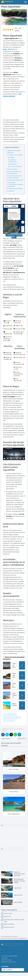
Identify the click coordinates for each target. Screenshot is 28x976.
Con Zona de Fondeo (9, 720)
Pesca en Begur (12, 169)
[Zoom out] (22, 230)
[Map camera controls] (22, 222)
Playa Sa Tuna (22, 738)
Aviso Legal (4, 958)
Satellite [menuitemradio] (14, 206)
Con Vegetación (16, 717)
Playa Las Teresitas (9, 924)
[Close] (18, 210)
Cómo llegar (11, 219)
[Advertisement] (14, 108)
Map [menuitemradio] (7, 206)
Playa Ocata (7, 916)
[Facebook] (3, 734)
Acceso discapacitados (9, 714)
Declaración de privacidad (8, 962)
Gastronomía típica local (15, 180)
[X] (11, 734)
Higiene (12, 157)
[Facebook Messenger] (7, 734)
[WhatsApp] (15, 734)
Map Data (20, 233)
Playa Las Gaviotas (9, 927)
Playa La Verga (8, 913)
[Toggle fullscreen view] (22, 206)
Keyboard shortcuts (14, 233)
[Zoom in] (22, 227)
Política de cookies (6, 960)
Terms (23, 233)
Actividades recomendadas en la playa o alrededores (15, 184)
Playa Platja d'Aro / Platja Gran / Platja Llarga (14, 920)
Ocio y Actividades (16, 166)
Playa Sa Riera (6, 738)
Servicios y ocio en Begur (15, 155)
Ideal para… (11, 191)
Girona (10, 49)
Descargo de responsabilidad (9, 956)
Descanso (14, 164)
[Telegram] (19, 734)
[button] (14, 222)
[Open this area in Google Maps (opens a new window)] (5, 233)
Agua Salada (7, 717)
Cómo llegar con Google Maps (14, 236)
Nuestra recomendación (15, 188)
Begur (5, 49)
